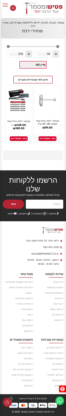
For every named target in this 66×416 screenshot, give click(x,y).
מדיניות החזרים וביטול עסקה (20, 290)
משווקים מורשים (53, 292)
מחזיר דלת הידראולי (18, 121)
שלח (13, 204)
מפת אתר (27, 320)
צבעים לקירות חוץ (22, 369)
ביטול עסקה (56, 309)
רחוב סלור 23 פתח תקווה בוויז (42, 240)
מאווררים (57, 364)
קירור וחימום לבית (53, 353)
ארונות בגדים (25, 364)
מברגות (28, 358)
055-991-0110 (51, 247)
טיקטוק (23, 213)
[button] (62, 388)
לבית (45, 23)
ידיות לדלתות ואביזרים (25, 23)
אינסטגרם (38, 213)
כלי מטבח (57, 369)
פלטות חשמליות (53, 358)
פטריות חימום (25, 353)
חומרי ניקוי (26, 347)
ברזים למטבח (54, 374)
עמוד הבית (57, 23)
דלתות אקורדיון (54, 347)
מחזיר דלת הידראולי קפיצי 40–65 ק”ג (47, 122)
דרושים (58, 298)
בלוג (29, 314)
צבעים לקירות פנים (22, 374)
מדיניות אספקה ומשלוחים (19, 282)
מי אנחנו (57, 282)
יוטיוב (10, 213)
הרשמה (58, 320)
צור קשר (57, 303)
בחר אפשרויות (47, 138)
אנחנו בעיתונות (54, 287)
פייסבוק (52, 213)
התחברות (57, 314)
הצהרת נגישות (24, 303)
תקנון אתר (26, 309)
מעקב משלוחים (23, 298)
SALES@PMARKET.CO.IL (45, 253)
